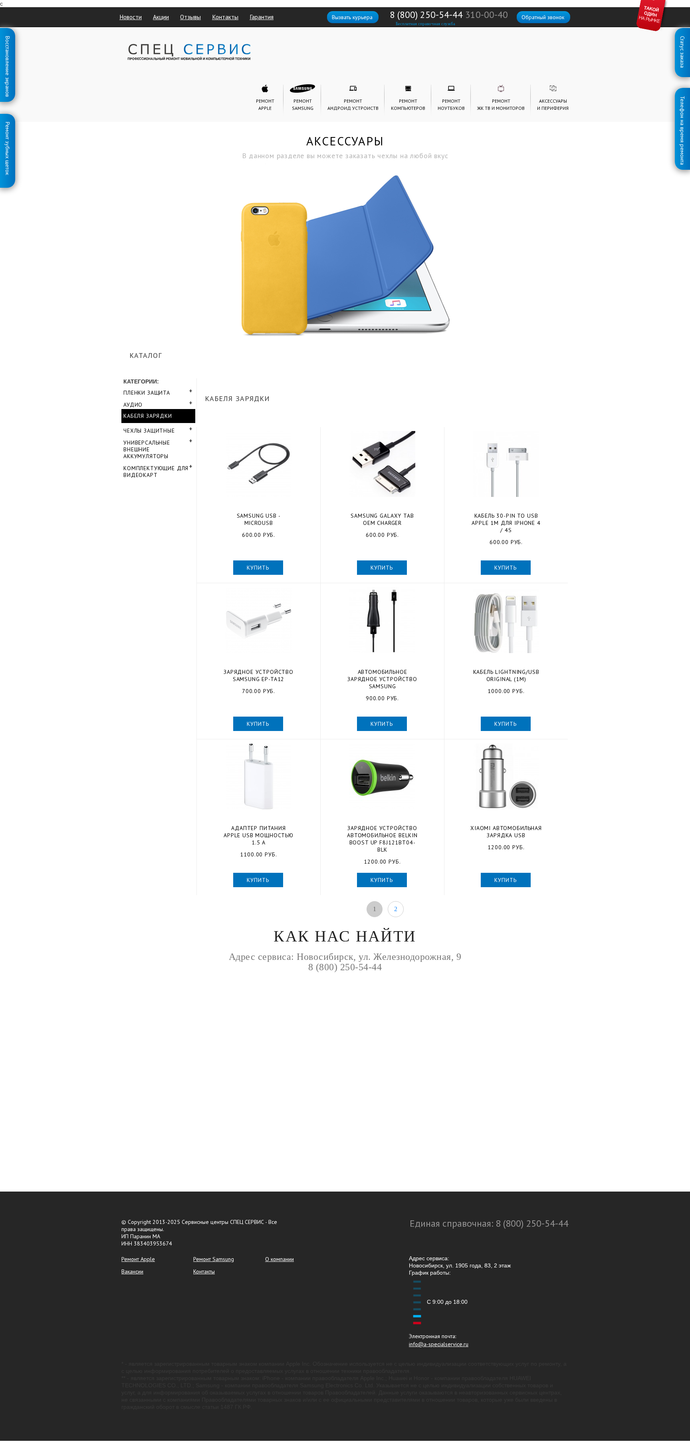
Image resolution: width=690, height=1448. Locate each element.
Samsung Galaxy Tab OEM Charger (382, 519)
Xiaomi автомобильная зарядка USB (506, 831)
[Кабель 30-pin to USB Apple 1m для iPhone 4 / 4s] (506, 464)
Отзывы (190, 17)
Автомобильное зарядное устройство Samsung (382, 679)
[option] (345, 230)
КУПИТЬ (258, 567)
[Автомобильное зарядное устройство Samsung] (382, 620)
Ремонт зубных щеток (7, 123)
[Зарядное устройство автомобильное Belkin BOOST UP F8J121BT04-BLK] (382, 776)
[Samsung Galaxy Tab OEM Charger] (382, 464)
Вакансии (132, 1271)
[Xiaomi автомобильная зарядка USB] (506, 776)
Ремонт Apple (138, 1259)
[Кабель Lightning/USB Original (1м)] (506, 620)
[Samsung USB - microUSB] (258, 464)
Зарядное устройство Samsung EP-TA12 (258, 675)
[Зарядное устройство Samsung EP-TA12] (258, 620)
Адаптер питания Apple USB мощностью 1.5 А (258, 835)
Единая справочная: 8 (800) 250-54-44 (489, 1223)
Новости (130, 17)
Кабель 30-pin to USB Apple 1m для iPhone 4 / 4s (506, 523)
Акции (161, 17)
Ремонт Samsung (213, 1259)
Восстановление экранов (7, 37)
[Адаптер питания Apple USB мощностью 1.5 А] (258, 776)
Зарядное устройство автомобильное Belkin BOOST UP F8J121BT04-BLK (382, 838)
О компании (279, 1259)
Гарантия (262, 17)
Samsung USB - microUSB (259, 519)
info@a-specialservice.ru (438, 1344)
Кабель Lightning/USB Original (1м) (506, 675)
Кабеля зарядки (147, 415)
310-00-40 (486, 14)
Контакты (225, 17)
